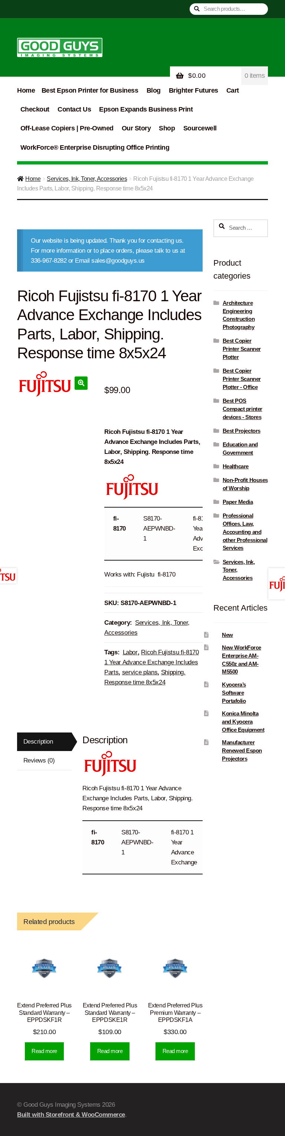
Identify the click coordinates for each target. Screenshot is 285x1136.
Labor (130, 652)
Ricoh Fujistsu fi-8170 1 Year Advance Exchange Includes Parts (151, 662)
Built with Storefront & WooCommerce (71, 1114)
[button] (81, 382)
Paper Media (238, 502)
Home (26, 90)
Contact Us (74, 109)
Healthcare (236, 466)
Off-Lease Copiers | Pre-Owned (67, 128)
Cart (232, 90)
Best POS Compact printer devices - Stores (242, 409)
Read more (44, 1051)
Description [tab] (38, 741)
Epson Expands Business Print (146, 109)
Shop (167, 128)
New (227, 635)
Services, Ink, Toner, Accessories (87, 179)
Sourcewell (200, 128)
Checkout (34, 109)
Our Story (136, 128)
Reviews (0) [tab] (39, 760)
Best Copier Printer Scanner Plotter (242, 349)
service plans (140, 672)
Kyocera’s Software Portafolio (234, 692)
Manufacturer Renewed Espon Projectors (242, 750)
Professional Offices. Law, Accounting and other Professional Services (245, 531)
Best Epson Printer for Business (90, 90)
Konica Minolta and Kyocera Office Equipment (243, 721)
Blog (154, 90)
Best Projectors (242, 431)
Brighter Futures (193, 90)
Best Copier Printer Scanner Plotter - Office (242, 379)
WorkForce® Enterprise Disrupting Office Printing (94, 147)
